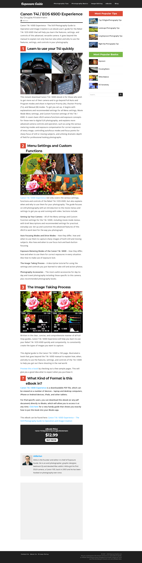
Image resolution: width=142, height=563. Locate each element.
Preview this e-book (29, 368)
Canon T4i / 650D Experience (33, 198)
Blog (117, 3)
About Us (33, 554)
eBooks (109, 3)
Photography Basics (80, 3)
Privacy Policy (43, 554)
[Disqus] (51, 511)
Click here (33, 406)
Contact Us (25, 554)
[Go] (121, 94)
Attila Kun (25, 20)
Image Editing (97, 3)
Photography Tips (61, 3)
